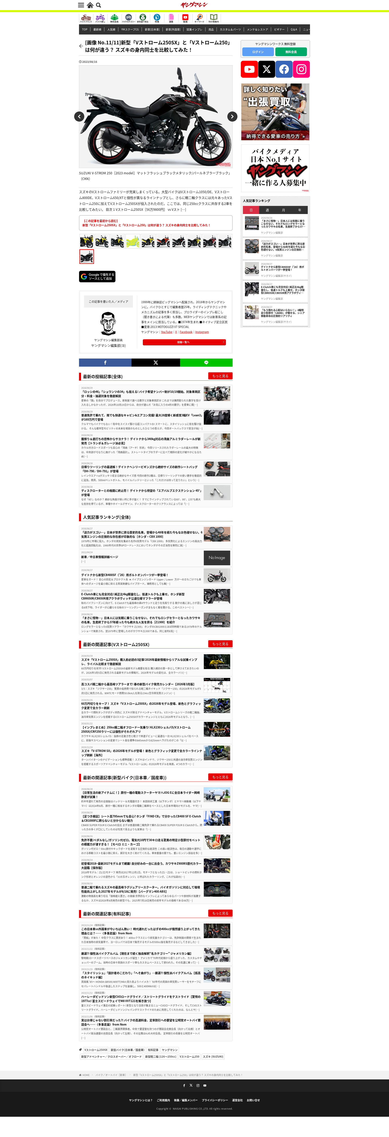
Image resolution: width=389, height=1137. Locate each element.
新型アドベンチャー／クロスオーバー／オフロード (111, 1056)
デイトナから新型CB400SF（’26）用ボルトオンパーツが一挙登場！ (125, 575)
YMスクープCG (130, 29)
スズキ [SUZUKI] (213, 1056)
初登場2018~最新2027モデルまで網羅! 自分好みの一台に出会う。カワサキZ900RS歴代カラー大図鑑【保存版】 (141, 865)
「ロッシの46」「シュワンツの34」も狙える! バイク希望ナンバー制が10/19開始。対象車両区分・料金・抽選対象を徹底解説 (140, 394)
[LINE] (206, 363)
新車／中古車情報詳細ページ (99, 557)
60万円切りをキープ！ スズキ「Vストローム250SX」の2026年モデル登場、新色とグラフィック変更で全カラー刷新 (141, 705)
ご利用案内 (163, 1100)
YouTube (166, 332)
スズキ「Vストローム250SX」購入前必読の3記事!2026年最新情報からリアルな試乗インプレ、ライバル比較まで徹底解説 (139, 661)
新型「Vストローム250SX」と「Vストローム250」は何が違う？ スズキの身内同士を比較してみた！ (188, 1075)
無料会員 (291, 52)
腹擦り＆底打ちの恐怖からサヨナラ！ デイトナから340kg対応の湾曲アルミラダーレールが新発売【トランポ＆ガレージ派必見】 (141, 441)
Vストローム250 (189, 1056)
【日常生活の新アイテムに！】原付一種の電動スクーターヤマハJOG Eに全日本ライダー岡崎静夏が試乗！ (140, 794)
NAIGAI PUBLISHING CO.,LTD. (191, 1108)
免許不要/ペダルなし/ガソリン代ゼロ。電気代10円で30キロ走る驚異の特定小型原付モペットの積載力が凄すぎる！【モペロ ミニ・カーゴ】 (140, 842)
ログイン (258, 52)
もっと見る (220, 375)
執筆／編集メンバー (186, 1100)
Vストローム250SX (95, 1050)
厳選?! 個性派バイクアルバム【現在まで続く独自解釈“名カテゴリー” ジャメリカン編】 (137, 953)
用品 (211, 29)
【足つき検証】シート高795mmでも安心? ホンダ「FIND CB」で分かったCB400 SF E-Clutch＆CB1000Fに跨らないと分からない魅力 (141, 818)
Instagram (202, 332)
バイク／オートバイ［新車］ (111, 1075)
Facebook (186, 332)
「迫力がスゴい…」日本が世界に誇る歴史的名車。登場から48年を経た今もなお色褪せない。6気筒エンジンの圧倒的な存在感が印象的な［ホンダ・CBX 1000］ (141, 534)
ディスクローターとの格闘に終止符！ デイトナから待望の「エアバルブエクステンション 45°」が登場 (141, 492)
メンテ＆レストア (257, 29)
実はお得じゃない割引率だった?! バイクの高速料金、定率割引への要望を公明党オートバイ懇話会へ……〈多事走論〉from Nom (141, 1022)
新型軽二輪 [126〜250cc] (160, 1056)
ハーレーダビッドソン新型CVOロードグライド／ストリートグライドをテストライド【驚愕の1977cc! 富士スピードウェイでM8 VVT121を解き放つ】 (141, 999)
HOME (86, 1075)
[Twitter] (155, 363)
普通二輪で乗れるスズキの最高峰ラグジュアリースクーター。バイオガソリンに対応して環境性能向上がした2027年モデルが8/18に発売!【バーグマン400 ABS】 (140, 889)
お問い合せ (253, 1100)
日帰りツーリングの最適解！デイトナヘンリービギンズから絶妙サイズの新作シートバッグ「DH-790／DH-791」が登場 (139, 469)
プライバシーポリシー (215, 1100)
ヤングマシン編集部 (272, 232)
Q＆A (294, 29)
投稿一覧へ (183, 342)
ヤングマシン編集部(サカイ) (276, 276)
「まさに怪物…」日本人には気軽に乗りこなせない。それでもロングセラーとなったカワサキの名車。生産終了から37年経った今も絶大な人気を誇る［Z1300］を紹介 (140, 620)
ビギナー (279, 29)
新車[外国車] (173, 29)
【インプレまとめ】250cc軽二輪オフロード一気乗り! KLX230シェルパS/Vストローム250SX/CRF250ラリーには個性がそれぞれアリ (136, 729)
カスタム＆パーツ (230, 29)
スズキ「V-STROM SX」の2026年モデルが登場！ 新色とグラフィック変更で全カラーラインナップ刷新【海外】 (141, 753)
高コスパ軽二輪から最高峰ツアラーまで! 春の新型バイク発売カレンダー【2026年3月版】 (138, 684)
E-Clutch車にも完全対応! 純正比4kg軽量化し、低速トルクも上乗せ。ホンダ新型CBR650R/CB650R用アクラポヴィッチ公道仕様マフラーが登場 (133, 596)
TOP (84, 29)
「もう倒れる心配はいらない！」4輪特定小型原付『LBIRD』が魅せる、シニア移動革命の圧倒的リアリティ (283, 313)
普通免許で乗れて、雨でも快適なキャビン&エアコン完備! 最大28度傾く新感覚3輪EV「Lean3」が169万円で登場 (141, 417)
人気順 (111, 29)
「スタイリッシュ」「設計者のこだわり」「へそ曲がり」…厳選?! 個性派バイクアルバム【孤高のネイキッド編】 (141, 975)
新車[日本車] (152, 29)
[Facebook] (105, 363)
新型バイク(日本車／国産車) (127, 1050)
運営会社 (237, 1100)
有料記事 (153, 1050)
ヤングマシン (170, 1050)
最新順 (97, 29)
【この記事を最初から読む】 (146, 223)
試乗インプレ (194, 29)
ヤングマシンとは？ (141, 1100)
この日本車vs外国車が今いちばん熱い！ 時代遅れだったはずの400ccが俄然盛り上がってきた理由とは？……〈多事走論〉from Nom (140, 931)
